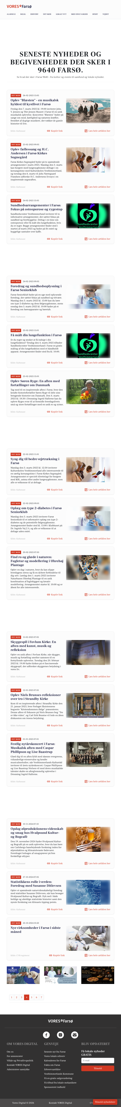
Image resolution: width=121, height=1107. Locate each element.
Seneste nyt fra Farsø (55, 1051)
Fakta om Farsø (52, 1065)
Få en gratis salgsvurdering (58, 1078)
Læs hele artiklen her (99, 130)
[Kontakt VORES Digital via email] (74, 1034)
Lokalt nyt (61, 14)
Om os (10, 1051)
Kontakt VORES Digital (18, 1065)
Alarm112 (11, 14)
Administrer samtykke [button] (18, 1069)
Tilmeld (98, 1068)
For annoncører (15, 1056)
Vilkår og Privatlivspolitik (20, 1060)
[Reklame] (23, 975)
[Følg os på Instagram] (60, 1034)
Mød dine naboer (79, 14)
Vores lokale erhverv (54, 1056)
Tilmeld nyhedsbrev (105, 1102)
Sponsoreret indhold (54, 1087)
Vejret (106, 14)
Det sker (47, 14)
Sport (95, 14)
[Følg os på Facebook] (46, 1034)
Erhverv (34, 14)
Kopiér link (57, 130)
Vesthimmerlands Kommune (59, 1073)
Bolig (23, 14)
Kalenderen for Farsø (55, 1060)
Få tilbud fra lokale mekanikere (60, 1082)
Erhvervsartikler (52, 1069)
